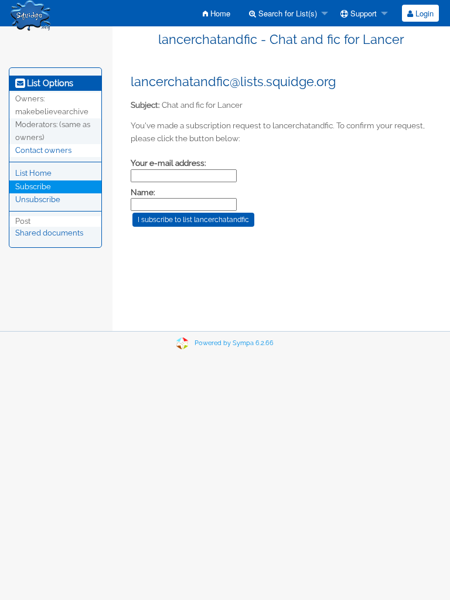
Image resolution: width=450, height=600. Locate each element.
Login (423, 13)
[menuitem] (216, 13)
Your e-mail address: (168, 163)
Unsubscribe (37, 199)
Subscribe (33, 186)
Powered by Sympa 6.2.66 (234, 343)
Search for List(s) (286, 13)
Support (362, 13)
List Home (33, 173)
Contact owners (43, 150)
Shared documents (49, 233)
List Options (49, 83)
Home (219, 13)
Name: (143, 192)
